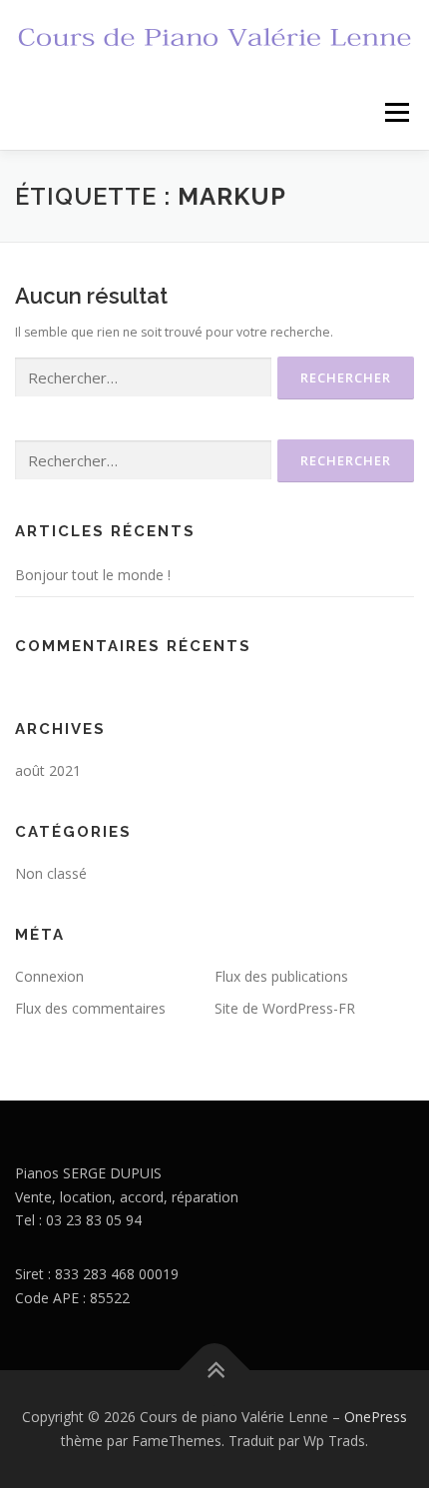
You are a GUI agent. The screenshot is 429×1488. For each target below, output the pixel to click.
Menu (395, 112)
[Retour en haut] (215, 1370)
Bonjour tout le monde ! (93, 574)
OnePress (375, 1416)
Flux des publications (281, 976)
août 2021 (48, 770)
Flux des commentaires (90, 1008)
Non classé (51, 873)
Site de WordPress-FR (284, 1008)
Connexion (49, 976)
